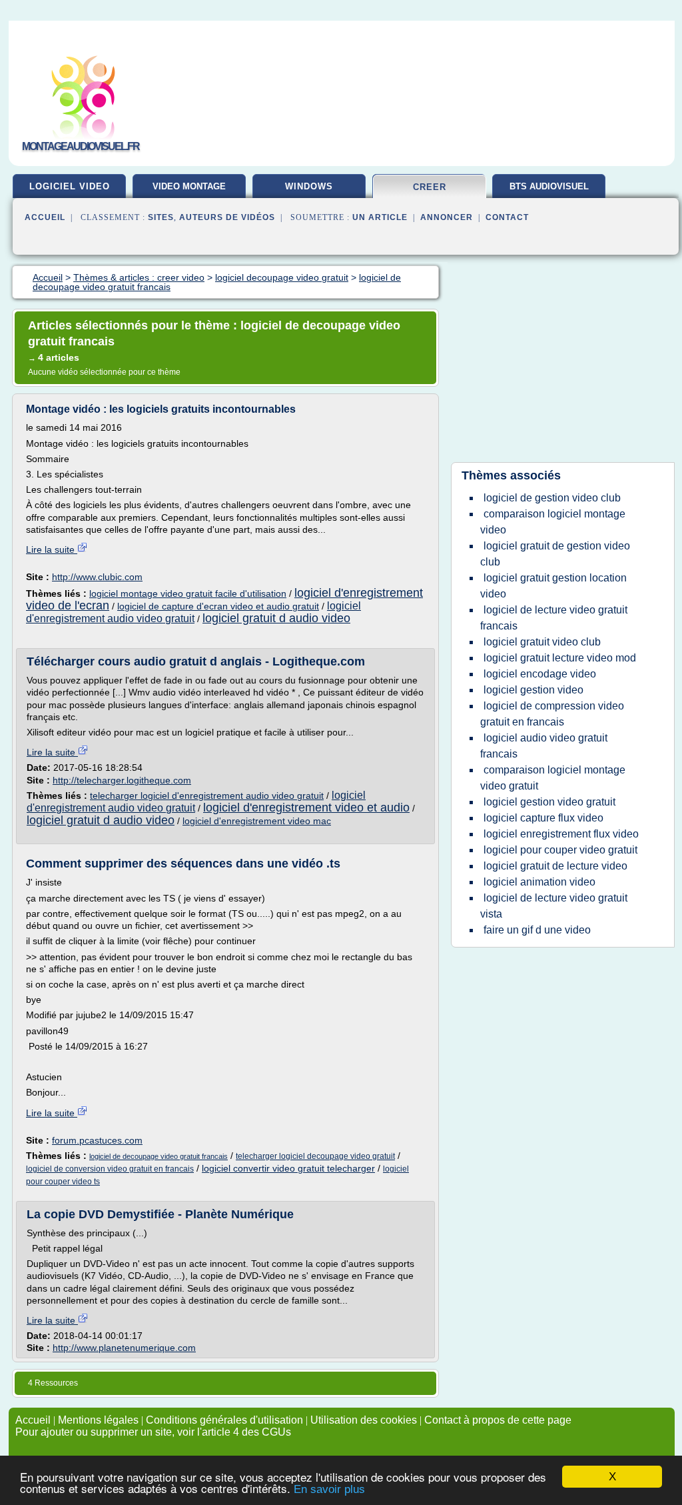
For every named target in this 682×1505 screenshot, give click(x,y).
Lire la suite (51, 549)
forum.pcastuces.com (97, 1140)
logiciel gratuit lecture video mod (560, 657)
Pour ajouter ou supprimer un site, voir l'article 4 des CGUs (153, 1432)
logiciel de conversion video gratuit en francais (110, 1169)
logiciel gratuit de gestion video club (555, 553)
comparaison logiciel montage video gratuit (552, 778)
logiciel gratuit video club (542, 641)
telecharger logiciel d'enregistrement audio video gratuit (207, 795)
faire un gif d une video (537, 930)
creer (429, 187)
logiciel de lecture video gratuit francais (553, 617)
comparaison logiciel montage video (552, 521)
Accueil (45, 217)
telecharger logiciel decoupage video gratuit (315, 1156)
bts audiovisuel (549, 186)
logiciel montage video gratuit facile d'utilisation (187, 593)
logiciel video (69, 186)
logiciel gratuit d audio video (276, 618)
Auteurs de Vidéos (227, 217)
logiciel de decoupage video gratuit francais (158, 1156)
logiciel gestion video (533, 689)
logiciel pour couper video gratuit (560, 850)
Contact (507, 217)
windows (309, 186)
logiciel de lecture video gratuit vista (553, 906)
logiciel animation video (539, 882)
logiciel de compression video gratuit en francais (552, 713)
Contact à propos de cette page (497, 1420)
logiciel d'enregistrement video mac (256, 821)
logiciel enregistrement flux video (561, 834)
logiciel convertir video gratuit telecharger (288, 1168)
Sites (161, 217)
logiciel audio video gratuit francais (543, 746)
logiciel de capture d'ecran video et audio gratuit (218, 606)
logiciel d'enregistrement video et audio (306, 807)
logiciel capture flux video (543, 818)
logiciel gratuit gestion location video (553, 585)
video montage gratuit (189, 191)
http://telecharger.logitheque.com (122, 780)
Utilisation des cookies (363, 1420)
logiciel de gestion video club (552, 497)
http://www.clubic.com (97, 576)
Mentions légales (98, 1420)
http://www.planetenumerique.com (124, 1347)
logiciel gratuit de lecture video (555, 866)
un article (380, 217)
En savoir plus (329, 1489)
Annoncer (446, 217)
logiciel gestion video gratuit (549, 802)
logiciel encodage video (540, 673)
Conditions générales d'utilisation (224, 1420)
